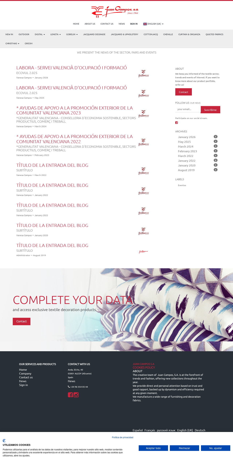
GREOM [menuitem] (28, 43)
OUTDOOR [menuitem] (24, 34)
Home (23, 369)
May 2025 (197, 141)
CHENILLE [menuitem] (168, 34)
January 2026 (197, 137)
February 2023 (197, 151)
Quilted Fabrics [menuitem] (214, 34)
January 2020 (197, 165)
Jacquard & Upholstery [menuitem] (124, 34)
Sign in (23, 385)
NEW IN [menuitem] (9, 34)
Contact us (26, 377)
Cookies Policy (144, 367)
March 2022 (197, 156)
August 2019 (197, 170)
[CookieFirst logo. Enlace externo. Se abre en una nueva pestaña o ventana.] (4, 440)
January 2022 (197, 160)
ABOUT (137, 371)
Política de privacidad (122, 437)
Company (25, 373)
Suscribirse (210, 109)
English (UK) (154, 23)
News (22, 381)
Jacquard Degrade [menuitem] (94, 34)
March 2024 (197, 146)
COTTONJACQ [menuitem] (151, 34)
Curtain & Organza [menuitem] (189, 34)
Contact (183, 91)
